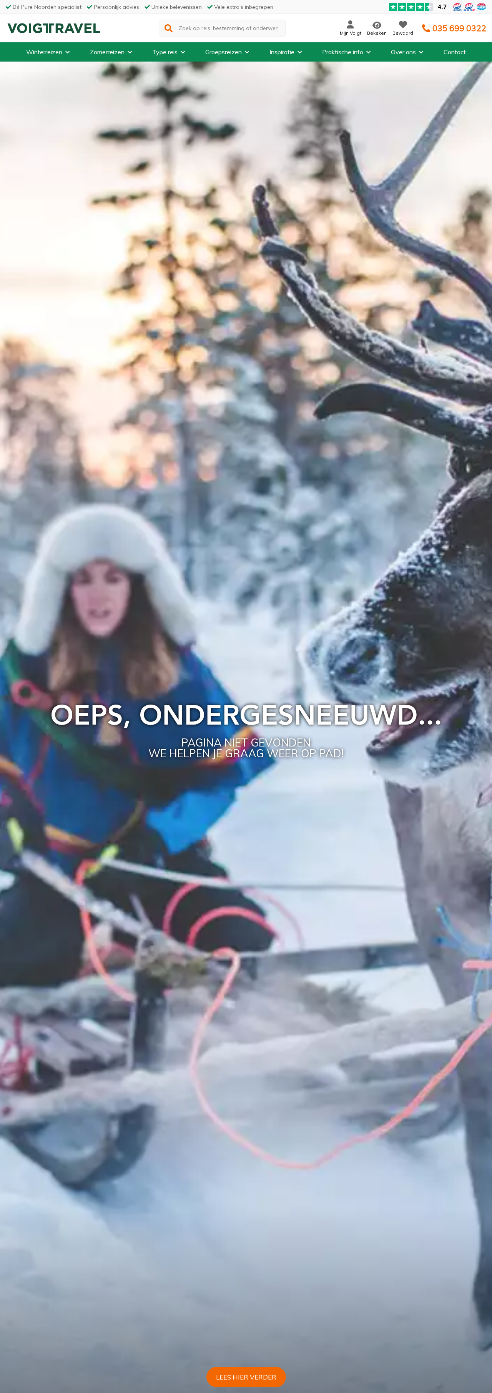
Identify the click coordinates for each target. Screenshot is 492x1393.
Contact (455, 52)
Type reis (165, 52)
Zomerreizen (107, 52)
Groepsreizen (223, 52)
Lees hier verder (246, 1377)
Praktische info (342, 52)
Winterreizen (44, 52)
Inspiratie (281, 52)
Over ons (403, 52)
